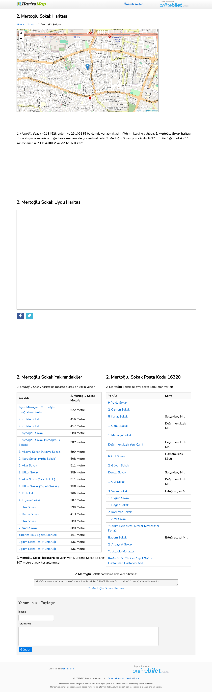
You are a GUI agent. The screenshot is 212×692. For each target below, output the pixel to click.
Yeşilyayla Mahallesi (121, 551)
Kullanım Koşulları (116, 678)
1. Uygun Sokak (118, 498)
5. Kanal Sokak (118, 417)
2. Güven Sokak (118, 465)
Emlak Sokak (27, 507)
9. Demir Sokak (29, 514)
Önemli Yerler (133, 4)
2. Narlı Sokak (28, 528)
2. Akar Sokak (28, 465)
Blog (136, 678)
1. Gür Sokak (116, 482)
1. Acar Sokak (117, 519)
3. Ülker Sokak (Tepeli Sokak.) (39, 486)
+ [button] (21, 33)
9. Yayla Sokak (117, 403)
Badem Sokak (117, 537)
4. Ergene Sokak (29, 500)
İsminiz (22, 612)
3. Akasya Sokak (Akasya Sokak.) (40, 452)
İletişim (129, 678)
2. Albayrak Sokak (120, 544)
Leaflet (138, 110)
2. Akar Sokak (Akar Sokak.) (37, 479)
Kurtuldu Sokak (29, 419)
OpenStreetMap (151, 110)
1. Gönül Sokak (118, 426)
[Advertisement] (177, 78)
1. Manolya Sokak (120, 435)
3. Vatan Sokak (118, 491)
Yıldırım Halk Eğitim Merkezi (38, 535)
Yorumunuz (24, 623)
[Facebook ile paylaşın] (20, 316)
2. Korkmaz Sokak (120, 512)
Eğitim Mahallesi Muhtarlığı (37, 542)
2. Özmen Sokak (119, 410)
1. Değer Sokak (118, 505)
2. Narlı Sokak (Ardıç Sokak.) (37, 459)
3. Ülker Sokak (28, 472)
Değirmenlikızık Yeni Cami (125, 445)
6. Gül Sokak (116, 456)
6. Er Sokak (26, 493)
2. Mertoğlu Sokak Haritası (106, 588)
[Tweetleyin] (29, 316)
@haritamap (68, 668)
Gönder (25, 650)
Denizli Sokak (117, 472)
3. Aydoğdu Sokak (31, 433)
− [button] (21, 38)
